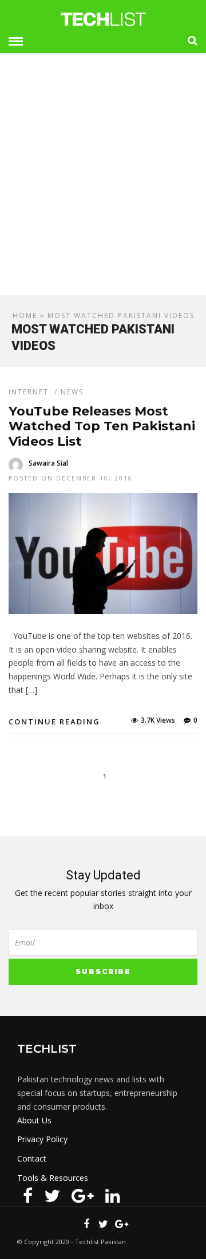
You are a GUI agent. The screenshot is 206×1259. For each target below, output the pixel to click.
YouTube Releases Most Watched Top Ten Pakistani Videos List (102, 426)
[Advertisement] (103, 179)
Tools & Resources (52, 1177)
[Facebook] (28, 1196)
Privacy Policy (42, 1139)
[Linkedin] (112, 1196)
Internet (29, 392)
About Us (34, 1120)
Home (25, 315)
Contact (31, 1158)
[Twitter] (52, 1196)
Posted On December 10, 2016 (71, 478)
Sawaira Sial (48, 463)
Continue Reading (54, 721)
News (72, 392)
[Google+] (83, 1196)
